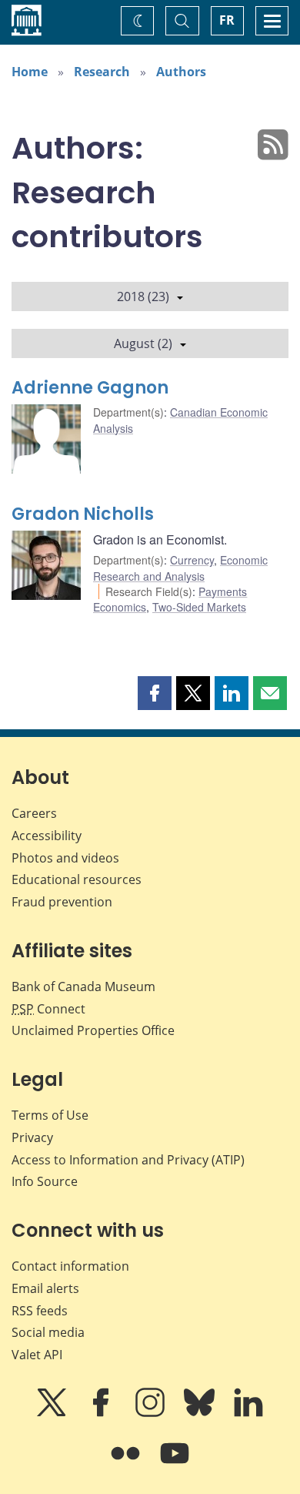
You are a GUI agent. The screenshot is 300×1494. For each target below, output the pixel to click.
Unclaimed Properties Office (93, 1030)
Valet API (37, 1354)
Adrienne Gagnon (90, 388)
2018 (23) (143, 296)
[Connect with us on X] (53, 1413)
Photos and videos (65, 857)
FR (227, 20)
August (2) (143, 343)
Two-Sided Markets (199, 607)
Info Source (45, 1181)
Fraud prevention (62, 901)
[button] (155, 693)
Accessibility (47, 835)
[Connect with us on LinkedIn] (248, 1413)
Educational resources (77, 879)
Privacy (32, 1137)
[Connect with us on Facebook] (102, 1413)
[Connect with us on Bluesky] (200, 1413)
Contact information (70, 1266)
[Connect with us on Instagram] (151, 1413)
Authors (181, 71)
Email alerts (45, 1288)
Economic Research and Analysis (180, 567)
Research (102, 71)
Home (30, 71)
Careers (34, 813)
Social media (48, 1332)
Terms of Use (50, 1115)
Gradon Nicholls (83, 514)
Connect (48, 1008)
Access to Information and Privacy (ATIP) (128, 1159)
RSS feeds (40, 1310)
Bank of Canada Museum (83, 986)
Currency (192, 560)
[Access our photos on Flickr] (127, 1463)
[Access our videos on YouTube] (175, 1463)
